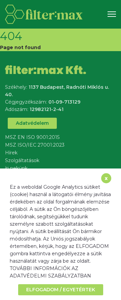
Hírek (11, 153)
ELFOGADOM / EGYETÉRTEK (60, 290)
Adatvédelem (32, 123)
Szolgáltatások (22, 160)
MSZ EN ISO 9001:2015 (32, 137)
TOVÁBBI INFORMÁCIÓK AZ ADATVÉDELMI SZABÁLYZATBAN (50, 272)
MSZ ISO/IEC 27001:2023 (35, 145)
